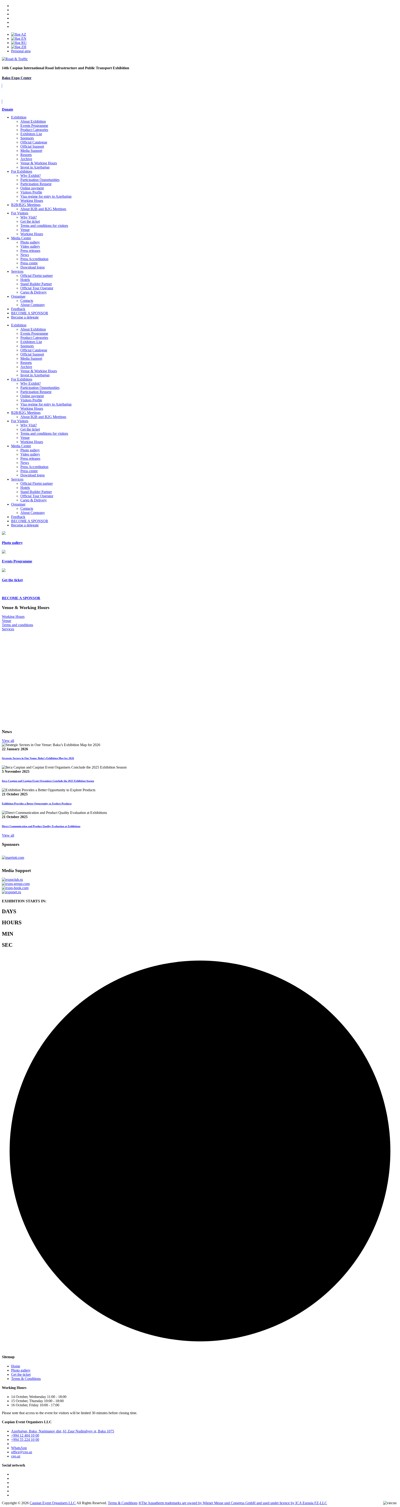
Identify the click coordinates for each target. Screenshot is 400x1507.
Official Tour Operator (36, 288)
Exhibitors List (31, 134)
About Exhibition (33, 121)
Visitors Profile (31, 192)
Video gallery (30, 246)
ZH (23, 47)
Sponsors (27, 138)
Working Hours (31, 201)
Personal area (21, 51)
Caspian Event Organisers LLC (53, 1503)
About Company (32, 305)
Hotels (25, 280)
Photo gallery (30, 242)
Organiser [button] (18, 504)
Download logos (32, 267)
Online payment (32, 188)
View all (8, 741)
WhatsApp (19, 1448)
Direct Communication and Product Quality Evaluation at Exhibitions (41, 826)
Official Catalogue (33, 142)
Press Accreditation (34, 259)
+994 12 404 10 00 (25, 1435)
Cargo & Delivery (33, 292)
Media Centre (21, 238)
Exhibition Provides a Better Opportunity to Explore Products (37, 803)
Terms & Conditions (26, 1379)
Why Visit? (28, 217)
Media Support (31, 151)
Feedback (18, 309)
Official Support (32, 146)
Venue (25, 230)
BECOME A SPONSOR (29, 521)
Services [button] (17, 479)
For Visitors (19, 213)
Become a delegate (25, 525)
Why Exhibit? (30, 176)
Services (17, 271)
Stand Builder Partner (36, 284)
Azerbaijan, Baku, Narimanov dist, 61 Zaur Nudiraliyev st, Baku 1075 (62, 1431)
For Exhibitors (21, 171)
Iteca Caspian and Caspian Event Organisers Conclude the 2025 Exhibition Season (48, 780)
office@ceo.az (21, 1452)
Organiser (18, 296)
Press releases (30, 251)
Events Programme (34, 126)
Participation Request (35, 184)
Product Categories (34, 130)
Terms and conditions (17, 625)
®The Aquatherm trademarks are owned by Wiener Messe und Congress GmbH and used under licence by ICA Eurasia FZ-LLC (232, 1503)
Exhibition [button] (18, 325)
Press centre (29, 263)
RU (23, 43)
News (24, 255)
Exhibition (18, 117)
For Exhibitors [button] (21, 379)
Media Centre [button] (21, 446)
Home (15, 1366)
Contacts (26, 301)
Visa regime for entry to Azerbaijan (46, 196)
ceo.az (15, 1456)
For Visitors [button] (19, 421)
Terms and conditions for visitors (44, 226)
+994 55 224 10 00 (25, 1439)
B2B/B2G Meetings (26, 205)
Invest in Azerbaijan (35, 167)
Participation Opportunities (39, 180)
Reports (26, 155)
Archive (26, 159)
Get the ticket (30, 221)
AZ (23, 34)
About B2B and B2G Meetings (43, 209)
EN (23, 39)
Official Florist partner (36, 276)
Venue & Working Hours (38, 163)
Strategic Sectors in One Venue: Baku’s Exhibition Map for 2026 (38, 758)
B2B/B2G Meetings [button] (26, 413)
